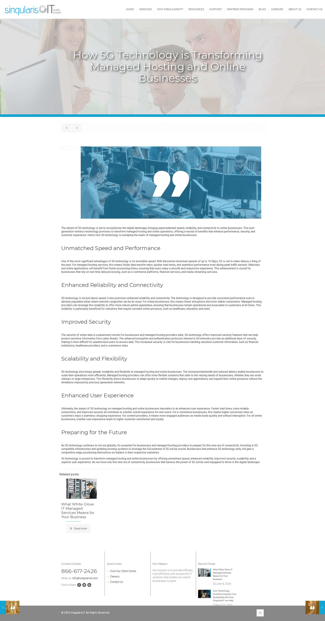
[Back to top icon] (260, 612)
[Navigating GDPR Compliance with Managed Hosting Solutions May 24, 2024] (9, 607)
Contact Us (116, 581)
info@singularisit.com (85, 578)
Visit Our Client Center (123, 571)
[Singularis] (33, 9)
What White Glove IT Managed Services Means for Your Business (77, 510)
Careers (115, 576)
